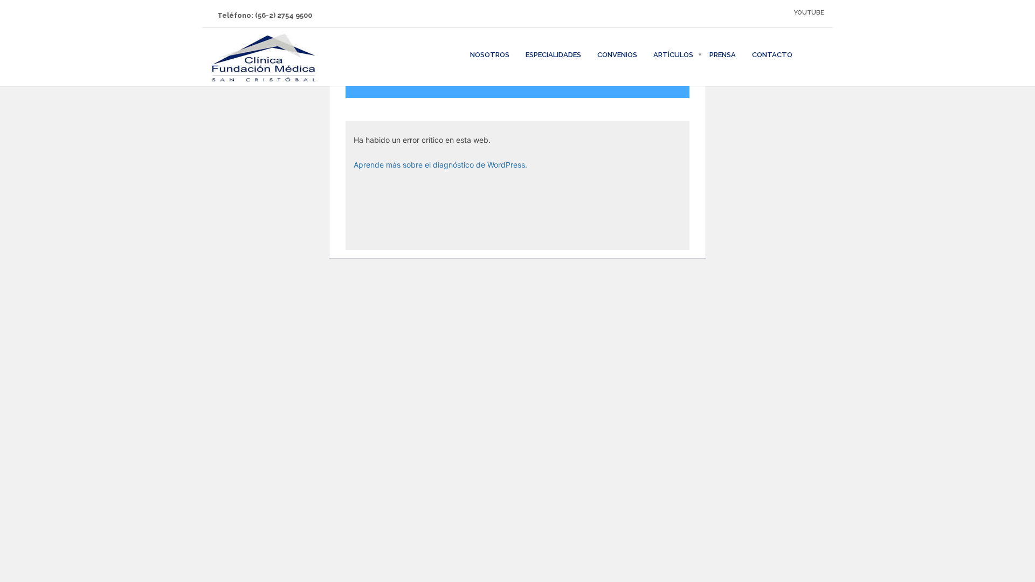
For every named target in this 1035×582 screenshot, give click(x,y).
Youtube (809, 12)
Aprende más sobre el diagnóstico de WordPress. (440, 164)
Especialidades (553, 55)
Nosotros (489, 55)
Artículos (673, 55)
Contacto (772, 55)
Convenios (617, 55)
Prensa (722, 55)
